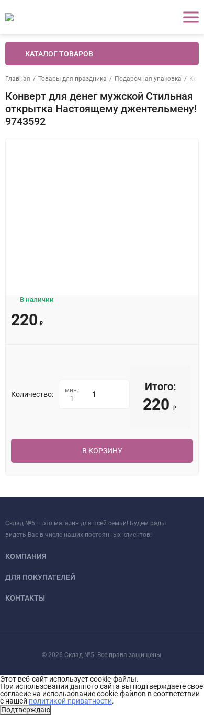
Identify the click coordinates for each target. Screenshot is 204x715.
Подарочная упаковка (148, 79)
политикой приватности (70, 701)
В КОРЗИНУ (102, 451)
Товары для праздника (72, 79)
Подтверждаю (25, 710)
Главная (17, 79)
